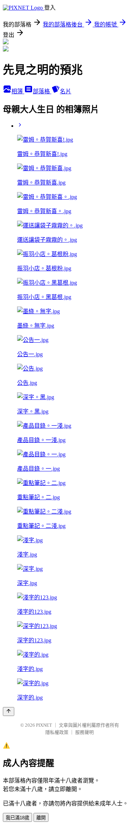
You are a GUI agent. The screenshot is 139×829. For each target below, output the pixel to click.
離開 (41, 817)
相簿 (17, 91)
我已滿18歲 (17, 817)
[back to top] (8, 711)
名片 (65, 91)
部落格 (42, 91)
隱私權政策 (56, 732)
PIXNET (44, 725)
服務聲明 (84, 732)
